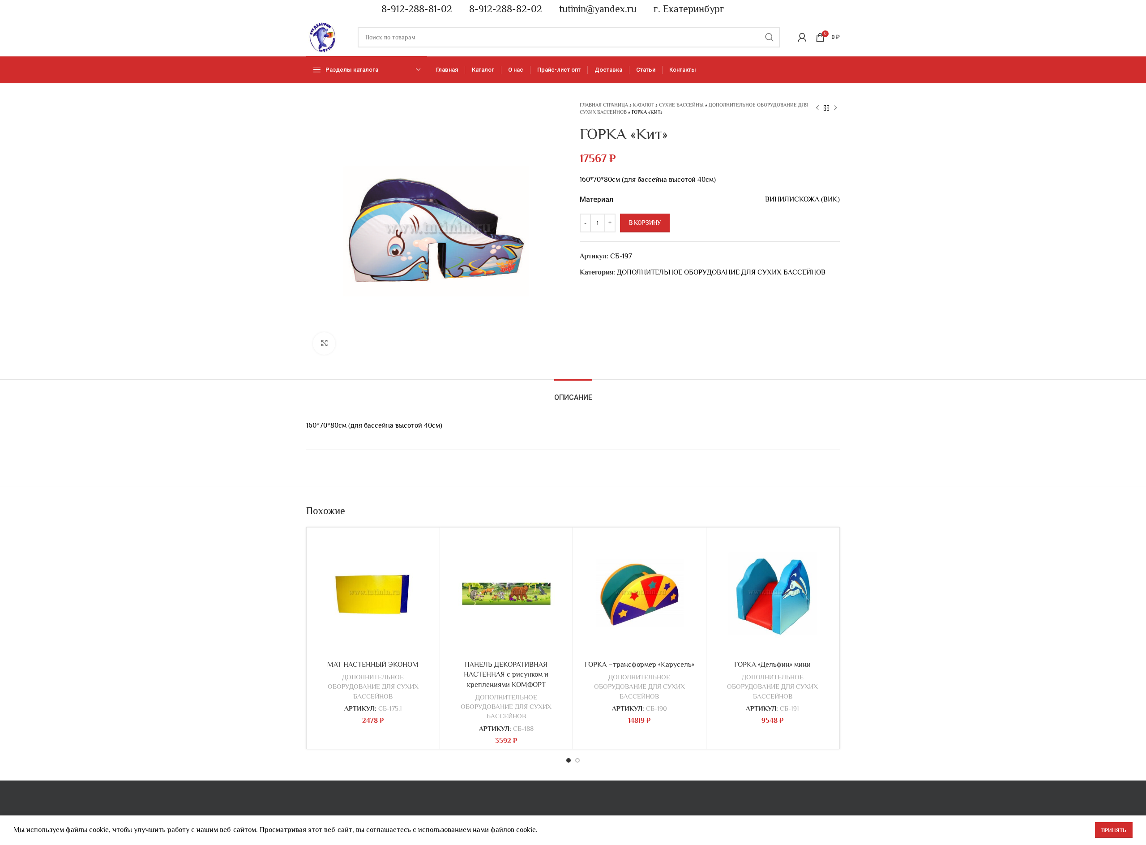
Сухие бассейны (681, 104)
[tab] (573, 393)
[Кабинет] (802, 37)
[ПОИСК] (769, 37)
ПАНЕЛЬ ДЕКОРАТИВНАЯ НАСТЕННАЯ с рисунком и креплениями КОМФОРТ (506, 675)
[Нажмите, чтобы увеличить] (324, 343)
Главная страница (604, 104)
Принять (1113, 830)
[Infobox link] (412, 9)
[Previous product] (817, 108)
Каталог (643, 104)
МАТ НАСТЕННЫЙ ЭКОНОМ (373, 665)
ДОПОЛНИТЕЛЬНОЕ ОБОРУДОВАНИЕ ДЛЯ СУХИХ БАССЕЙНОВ (721, 272)
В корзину (645, 222)
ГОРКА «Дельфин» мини (772, 665)
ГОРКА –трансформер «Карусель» (639, 665)
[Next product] (835, 108)
